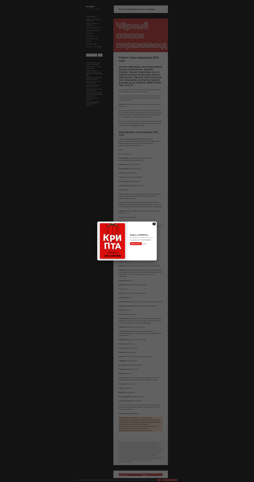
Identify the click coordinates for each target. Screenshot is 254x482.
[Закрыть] (154, 223)
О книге (145, 243)
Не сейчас (133, 247)
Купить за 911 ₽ (136, 243)
